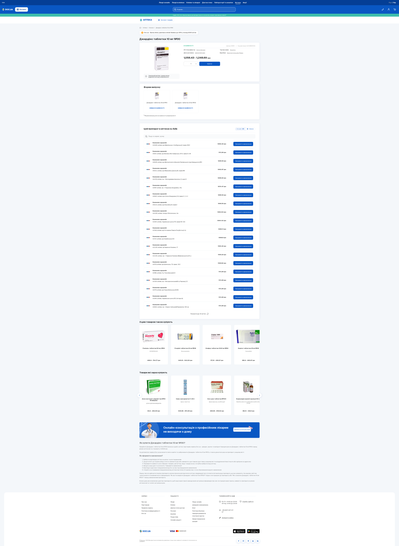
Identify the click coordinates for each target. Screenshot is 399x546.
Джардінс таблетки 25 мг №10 (157, 102)
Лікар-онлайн (197, 502)
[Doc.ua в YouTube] (253, 541)
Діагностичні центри (178, 508)
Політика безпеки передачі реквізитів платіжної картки (199, 513)
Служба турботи (247, 501)
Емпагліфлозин (200, 50)
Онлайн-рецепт (176, 520)
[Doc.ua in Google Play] (253, 531)
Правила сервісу (147, 508)
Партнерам (145, 505)
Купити (209, 64)
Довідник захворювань (200, 505)
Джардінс (233, 50)
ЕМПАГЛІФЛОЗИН (200, 53)
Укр (394, 2)
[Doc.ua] (7, 9)
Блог (193, 508)
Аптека (144, 27)
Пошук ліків (174, 517)
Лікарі (172, 502)
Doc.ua (143, 540)
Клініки (173, 505)
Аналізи (173, 514)
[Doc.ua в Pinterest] (258, 541)
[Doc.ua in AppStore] (239, 531)
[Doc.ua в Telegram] (248, 541)
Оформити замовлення (243, 144)
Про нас (144, 502)
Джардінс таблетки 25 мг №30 (185, 102)
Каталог (23, 9)
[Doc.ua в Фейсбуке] (238, 541)
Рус (390, 2)
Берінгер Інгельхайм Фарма (235, 53)
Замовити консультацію (242, 429)
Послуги (173, 511)
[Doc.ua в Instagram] (243, 541)
